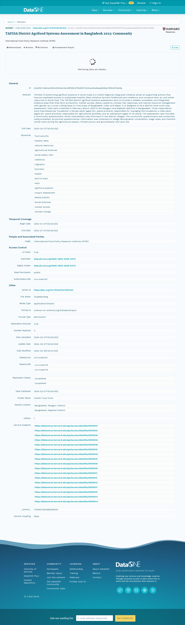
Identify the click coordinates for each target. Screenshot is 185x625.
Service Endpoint (22, 425)
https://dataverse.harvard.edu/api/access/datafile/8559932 (66, 492)
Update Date (24, 344)
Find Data (33, 596)
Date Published (23, 391)
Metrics (96, 573)
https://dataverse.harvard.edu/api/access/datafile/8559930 (66, 463)
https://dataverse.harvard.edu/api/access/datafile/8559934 (66, 426)
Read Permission (22, 272)
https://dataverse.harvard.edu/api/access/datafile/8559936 (66, 435)
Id (30, 88)
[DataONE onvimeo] (128, 590)
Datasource (25, 357)
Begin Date (25, 224)
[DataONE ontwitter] (120, 590)
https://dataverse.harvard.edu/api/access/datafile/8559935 (66, 449)
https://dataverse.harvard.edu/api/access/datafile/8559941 (66, 473)
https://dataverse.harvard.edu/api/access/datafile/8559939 (66, 468)
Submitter (26, 259)
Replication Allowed (21, 323)
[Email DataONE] (136, 590)
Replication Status (22, 378)
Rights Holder (24, 265)
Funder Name (24, 398)
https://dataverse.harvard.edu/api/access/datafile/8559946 (66, 440)
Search (10, 22)
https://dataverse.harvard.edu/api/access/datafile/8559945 (66, 459)
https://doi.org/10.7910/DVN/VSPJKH (49, 28)
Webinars (74, 577)
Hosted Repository (29, 581)
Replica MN (25, 364)
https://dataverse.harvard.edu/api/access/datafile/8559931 (66, 478)
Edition (27, 418)
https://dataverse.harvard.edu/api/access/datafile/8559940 (66, 454)
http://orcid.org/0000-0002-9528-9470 (55, 259)
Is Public (26, 252)
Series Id (26, 290)
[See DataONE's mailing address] (153, 590)
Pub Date (26, 128)
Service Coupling (22, 516)
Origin (28, 241)
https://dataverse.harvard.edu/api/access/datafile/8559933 (66, 430)
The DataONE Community (54, 583)
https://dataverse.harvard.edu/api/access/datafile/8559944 (66, 501)
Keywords (26, 135)
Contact (97, 577)
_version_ (26, 509)
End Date (26, 230)
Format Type (24, 317)
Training (74, 573)
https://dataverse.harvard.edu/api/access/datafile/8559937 (66, 487)
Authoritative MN (22, 279)
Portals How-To (78, 581)
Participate (52, 569)
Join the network (56, 577)
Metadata (21, 22)
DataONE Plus (31, 576)
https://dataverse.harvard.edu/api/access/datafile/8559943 (66, 496)
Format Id (26, 310)
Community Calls (56, 588)
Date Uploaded (23, 337)
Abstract (26, 94)
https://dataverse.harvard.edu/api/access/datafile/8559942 (66, 482)
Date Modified (24, 351)
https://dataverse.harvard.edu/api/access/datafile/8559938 (66, 444)
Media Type (25, 303)
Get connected (125, 618)
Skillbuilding (76, 569)
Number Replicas (22, 330)
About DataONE (101, 569)
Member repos (54, 573)
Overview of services (30, 570)
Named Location (23, 405)
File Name (26, 296)
